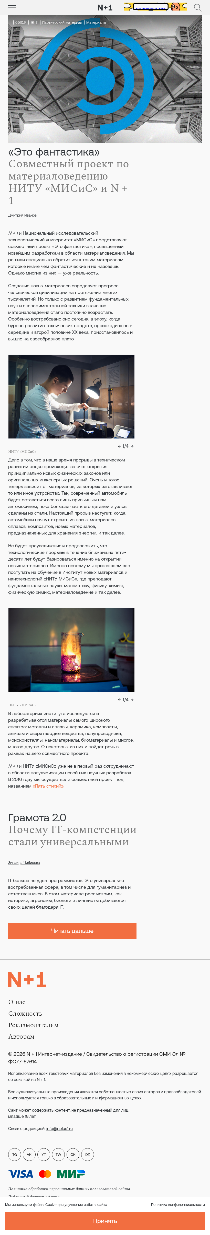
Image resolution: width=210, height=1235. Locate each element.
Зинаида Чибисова (24, 863)
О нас (16, 1002)
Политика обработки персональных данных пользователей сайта (69, 1189)
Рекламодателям (33, 1025)
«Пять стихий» (48, 786)
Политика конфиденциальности (178, 1205)
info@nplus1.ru (59, 1128)
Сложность (25, 1013)
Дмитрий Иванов (22, 215)
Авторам (21, 1036)
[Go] (12, 7)
